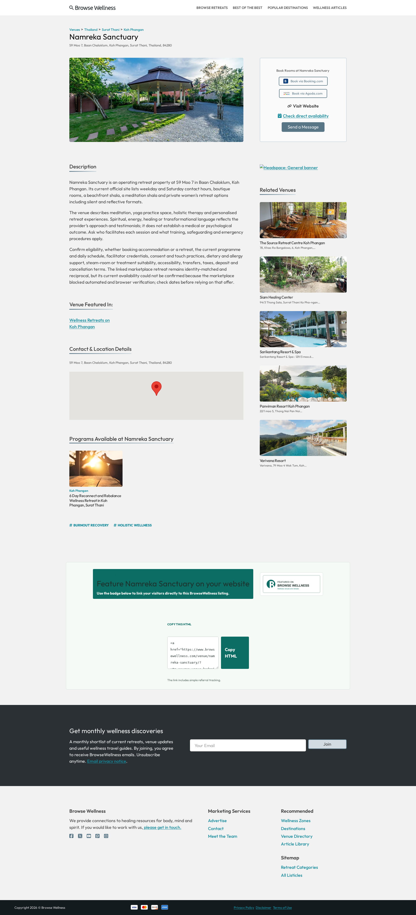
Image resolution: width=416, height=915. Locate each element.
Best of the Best (247, 7)
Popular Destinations (288, 7)
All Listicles (291, 875)
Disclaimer (263, 907)
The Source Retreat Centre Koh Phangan (292, 242)
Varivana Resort (273, 460)
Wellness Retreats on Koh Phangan (89, 323)
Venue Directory (296, 836)
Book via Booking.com (307, 81)
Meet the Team (222, 836)
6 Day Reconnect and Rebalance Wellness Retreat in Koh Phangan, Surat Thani (95, 500)
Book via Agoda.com (307, 93)
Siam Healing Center (276, 297)
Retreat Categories (299, 867)
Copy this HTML (179, 624)
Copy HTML (231, 653)
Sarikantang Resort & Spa (280, 351)
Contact (216, 828)
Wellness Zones (296, 820)
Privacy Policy (244, 907)
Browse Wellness (95, 8)
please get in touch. (162, 827)
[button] (156, 388)
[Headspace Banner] (289, 167)
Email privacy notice (106, 761)
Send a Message (303, 127)
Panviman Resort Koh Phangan (285, 406)
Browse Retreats (212, 7)
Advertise (217, 820)
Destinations (293, 828)
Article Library (295, 844)
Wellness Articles (330, 7)
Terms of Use (282, 907)
